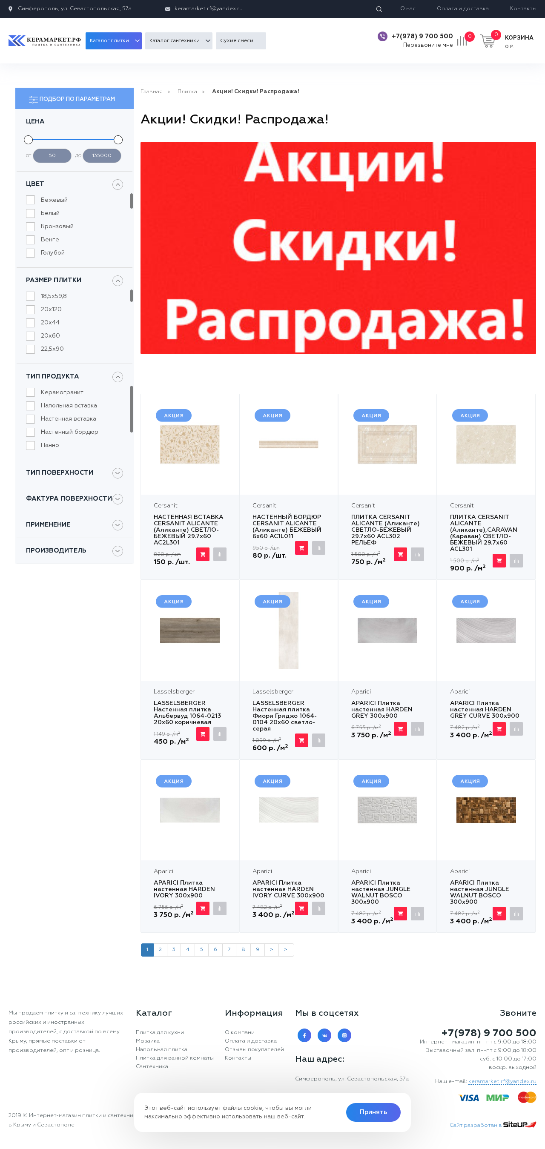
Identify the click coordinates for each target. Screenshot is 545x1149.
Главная (152, 92)
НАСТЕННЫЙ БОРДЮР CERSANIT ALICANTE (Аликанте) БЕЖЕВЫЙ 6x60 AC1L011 (286, 526)
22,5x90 (52, 349)
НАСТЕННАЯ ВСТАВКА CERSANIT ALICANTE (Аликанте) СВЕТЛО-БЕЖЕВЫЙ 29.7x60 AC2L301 (189, 530)
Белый (50, 213)
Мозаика (148, 1041)
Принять (373, 1112)
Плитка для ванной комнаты (175, 1058)
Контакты (523, 8)
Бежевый (54, 200)
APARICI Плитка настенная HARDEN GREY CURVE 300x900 (484, 709)
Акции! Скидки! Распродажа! (255, 92)
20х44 (50, 323)
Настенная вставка (68, 419)
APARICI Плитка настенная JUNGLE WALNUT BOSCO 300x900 (380, 892)
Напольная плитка (161, 1049)
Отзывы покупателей (254, 1049)
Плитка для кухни (160, 1032)
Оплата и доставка (463, 8)
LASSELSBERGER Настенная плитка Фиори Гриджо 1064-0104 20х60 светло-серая (284, 716)
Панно (50, 445)
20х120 (51, 309)
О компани (240, 1032)
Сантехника (152, 1066)
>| (286, 949)
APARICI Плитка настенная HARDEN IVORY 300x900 (184, 889)
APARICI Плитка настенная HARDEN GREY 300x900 (382, 709)
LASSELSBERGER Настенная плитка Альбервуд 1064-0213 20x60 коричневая (187, 712)
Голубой (53, 253)
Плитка (187, 92)
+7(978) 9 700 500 (422, 36)
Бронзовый (57, 226)
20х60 (50, 336)
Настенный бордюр (69, 432)
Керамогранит (62, 392)
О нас (408, 8)
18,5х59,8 (54, 296)
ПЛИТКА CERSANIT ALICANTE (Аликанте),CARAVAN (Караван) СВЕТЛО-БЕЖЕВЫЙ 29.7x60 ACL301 (483, 533)
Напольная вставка (69, 406)
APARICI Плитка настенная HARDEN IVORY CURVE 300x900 (288, 889)
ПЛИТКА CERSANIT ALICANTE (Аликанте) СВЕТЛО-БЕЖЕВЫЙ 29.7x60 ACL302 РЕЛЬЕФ (385, 530)
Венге (50, 240)
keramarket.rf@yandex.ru (209, 8)
